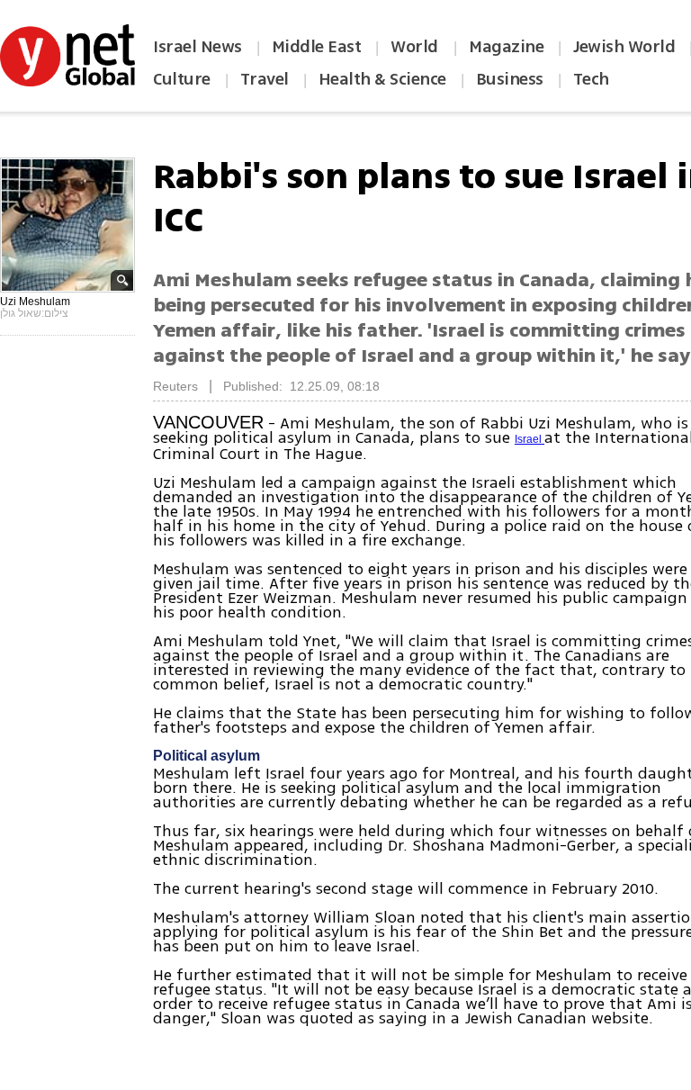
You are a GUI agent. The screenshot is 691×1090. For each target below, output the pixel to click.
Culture (182, 79)
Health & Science (382, 79)
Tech (591, 79)
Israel (529, 439)
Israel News (197, 46)
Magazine (506, 46)
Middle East (317, 46)
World (416, 46)
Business (509, 79)
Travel (264, 79)
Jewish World (624, 46)
